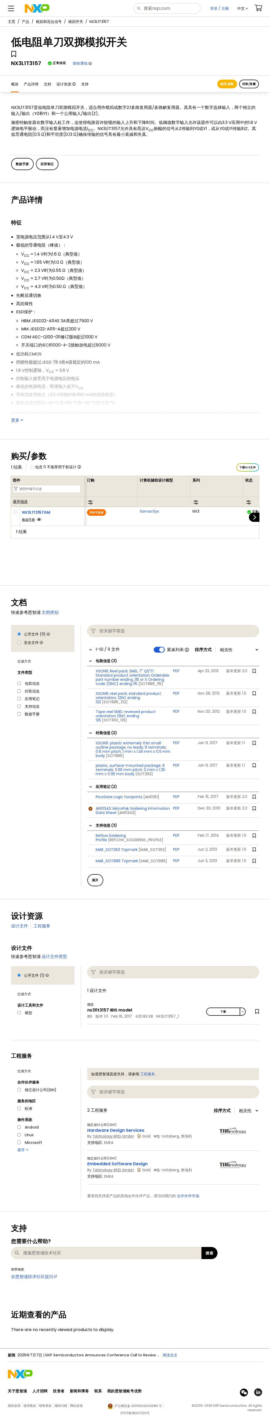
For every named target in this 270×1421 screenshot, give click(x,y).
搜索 (209, 1253)
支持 (85, 84)
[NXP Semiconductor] (37, 8)
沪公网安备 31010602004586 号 (138, 1406)
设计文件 (19, 926)
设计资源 (63, 84)
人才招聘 (40, 1391)
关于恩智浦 (17, 1391)
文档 (47, 84)
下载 (223, 1012)
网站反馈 (76, 1405)
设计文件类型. (55, 956)
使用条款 (29, 1405)
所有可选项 (96, 512)
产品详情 (31, 84)
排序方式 (203, 650)
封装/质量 (249, 84)
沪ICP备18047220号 (135, 1413)
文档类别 (50, 612)
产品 (25, 21)
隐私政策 (14, 1405)
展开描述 (20, 501)
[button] (242, 8)
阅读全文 (170, 1355)
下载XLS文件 (247, 467)
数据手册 (28, 520)
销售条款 (45, 1405)
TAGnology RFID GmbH (113, 1136)
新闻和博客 (79, 1391)
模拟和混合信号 (49, 21)
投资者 (59, 1391)
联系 (98, 1391)
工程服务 (41, 926)
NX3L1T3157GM (36, 512)
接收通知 (80, 63)
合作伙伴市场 (188, 1195)
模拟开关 (75, 21)
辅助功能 (61, 1405)
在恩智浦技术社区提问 (32, 1277)
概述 (14, 84)
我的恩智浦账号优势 (124, 1391)
